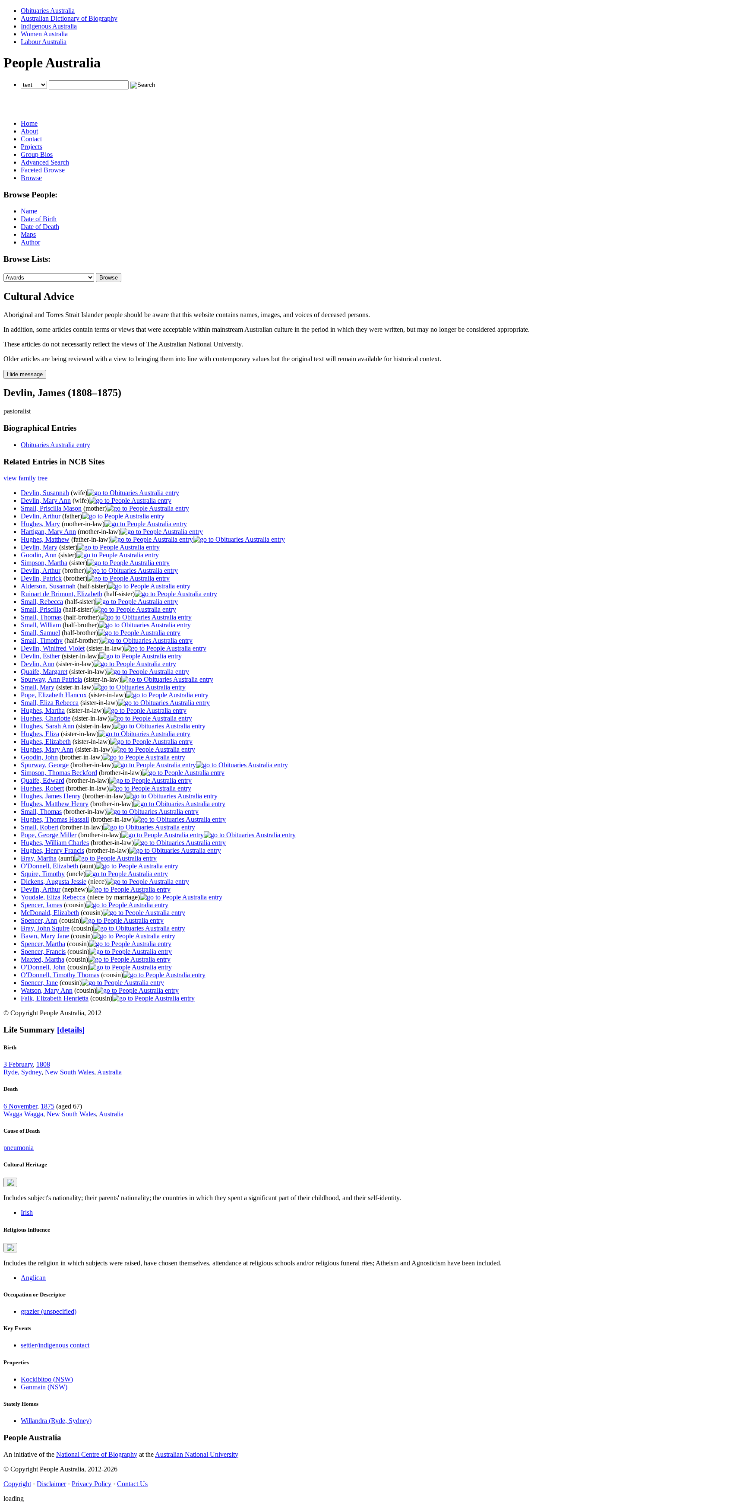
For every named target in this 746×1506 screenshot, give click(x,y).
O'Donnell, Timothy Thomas (60, 975)
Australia (109, 1072)
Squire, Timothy (43, 873)
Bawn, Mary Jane (45, 936)
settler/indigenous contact (55, 1345)
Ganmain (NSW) (44, 1387)
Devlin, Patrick (41, 578)
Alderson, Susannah (48, 586)
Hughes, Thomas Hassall (55, 819)
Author (30, 242)
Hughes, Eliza (40, 733)
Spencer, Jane (39, 982)
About (29, 131)
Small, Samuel (40, 632)
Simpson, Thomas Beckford (59, 772)
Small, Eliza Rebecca (50, 702)
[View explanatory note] (10, 1182)
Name (29, 211)
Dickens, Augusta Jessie (53, 881)
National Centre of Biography (96, 1454)
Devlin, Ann (37, 663)
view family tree (25, 478)
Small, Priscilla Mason (51, 508)
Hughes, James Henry (51, 796)
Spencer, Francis (43, 951)
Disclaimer (51, 1483)
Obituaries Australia (48, 10)
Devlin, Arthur (40, 516)
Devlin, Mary (39, 547)
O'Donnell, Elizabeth (49, 866)
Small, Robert (39, 827)
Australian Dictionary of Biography (69, 18)
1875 (47, 1106)
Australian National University (196, 1454)
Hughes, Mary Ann (47, 749)
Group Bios (37, 154)
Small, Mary (37, 687)
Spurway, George (45, 765)
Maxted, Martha (42, 959)
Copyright (17, 1483)
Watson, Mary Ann (47, 990)
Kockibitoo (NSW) (47, 1379)
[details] (71, 1029)
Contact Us (132, 1483)
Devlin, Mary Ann (46, 500)
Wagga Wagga (23, 1114)
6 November (20, 1106)
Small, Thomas (41, 617)
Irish (27, 1212)
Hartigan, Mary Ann (48, 531)
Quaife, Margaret (44, 671)
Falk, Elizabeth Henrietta (55, 998)
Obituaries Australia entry (55, 444)
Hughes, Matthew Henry (55, 803)
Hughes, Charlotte (45, 718)
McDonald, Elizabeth (50, 912)
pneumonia (18, 1147)
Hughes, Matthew (45, 539)
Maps (28, 234)
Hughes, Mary (40, 523)
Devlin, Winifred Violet (53, 648)
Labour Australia (43, 41)
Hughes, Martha (43, 710)
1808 (43, 1064)
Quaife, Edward (42, 780)
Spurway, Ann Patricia (51, 679)
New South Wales (69, 1072)
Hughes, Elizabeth (46, 741)
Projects (31, 146)
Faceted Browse (43, 170)
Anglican (33, 1277)
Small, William (41, 625)
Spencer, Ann (39, 920)
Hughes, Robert (42, 788)
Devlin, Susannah (45, 492)
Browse (31, 177)
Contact (31, 139)
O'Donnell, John (43, 967)
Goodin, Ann (39, 555)
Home (29, 123)
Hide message (25, 374)
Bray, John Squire (45, 928)
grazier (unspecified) (48, 1311)
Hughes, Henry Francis (52, 850)
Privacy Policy (91, 1483)
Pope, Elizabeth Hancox (54, 695)
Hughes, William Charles (55, 842)
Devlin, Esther (40, 656)
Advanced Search (45, 162)
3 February (18, 1064)
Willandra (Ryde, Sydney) (56, 1420)
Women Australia (44, 34)
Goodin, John (39, 757)
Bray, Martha (39, 858)
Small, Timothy (42, 640)
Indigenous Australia (49, 26)
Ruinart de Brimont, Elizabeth (61, 593)
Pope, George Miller (48, 835)
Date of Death (40, 226)
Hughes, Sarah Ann (47, 726)
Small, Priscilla (41, 609)
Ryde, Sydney (22, 1072)
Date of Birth (39, 218)
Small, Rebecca (42, 601)
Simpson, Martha (44, 562)
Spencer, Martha (43, 943)
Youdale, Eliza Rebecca (53, 897)
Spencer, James (41, 905)
